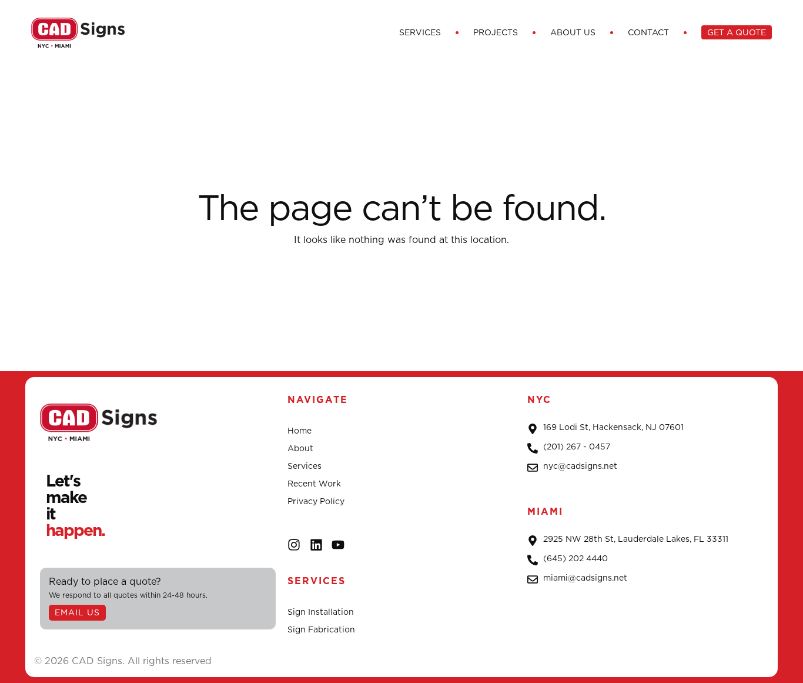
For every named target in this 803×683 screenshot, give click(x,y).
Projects (495, 32)
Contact (648, 32)
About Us (572, 32)
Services (420, 32)
